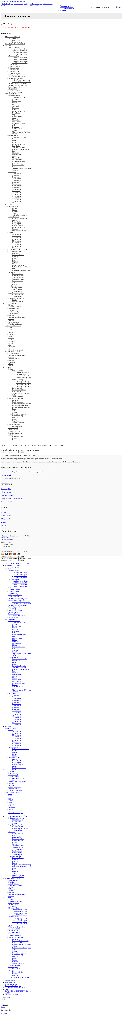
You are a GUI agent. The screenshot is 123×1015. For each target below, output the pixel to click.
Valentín (14, 213)
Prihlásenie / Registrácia (12, 994)
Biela (10, 327)
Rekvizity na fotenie (14, 307)
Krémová (11, 334)
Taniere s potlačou (17, 277)
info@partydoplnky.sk (7, 539)
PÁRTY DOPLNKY (11, 303)
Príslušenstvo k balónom (15, 92)
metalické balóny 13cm (19, 57)
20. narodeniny (16, 236)
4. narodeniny (16, 179)
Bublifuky (11, 310)
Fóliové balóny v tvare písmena (17, 83)
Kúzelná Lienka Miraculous (20, 149)
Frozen (14, 142)
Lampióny (15, 253)
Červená (11, 329)
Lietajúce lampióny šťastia (16, 778)
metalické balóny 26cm (19, 61)
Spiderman (15, 127)
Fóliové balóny (16, 391)
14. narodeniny (16, 196)
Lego (13, 115)
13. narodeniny (16, 194)
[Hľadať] (113, 8)
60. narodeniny (16, 243)
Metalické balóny (13, 56)
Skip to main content (18, 1)
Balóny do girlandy (14, 68)
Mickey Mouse (16, 121)
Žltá (9, 345)
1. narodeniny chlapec (19, 97)
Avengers (15, 99)
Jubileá (10, 232)
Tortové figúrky (17, 296)
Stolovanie (11, 272)
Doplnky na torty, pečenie (16, 293)
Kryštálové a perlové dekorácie (21, 407)
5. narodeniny (16, 180)
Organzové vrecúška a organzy (21, 270)
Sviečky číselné (17, 289)
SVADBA (8, 367)
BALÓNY (8, 45)
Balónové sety (12, 64)
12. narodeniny (16, 192)
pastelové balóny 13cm (19, 49)
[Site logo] (15, 5)
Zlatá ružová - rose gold (15, 350)
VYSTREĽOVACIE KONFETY (15, 44)
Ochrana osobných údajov (9, 502)
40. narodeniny (16, 239)
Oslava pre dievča (13, 135)
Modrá (10, 336)
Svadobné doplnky (14, 424)
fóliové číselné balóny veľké (21, 82)
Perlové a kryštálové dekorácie (21, 267)
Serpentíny (15, 262)
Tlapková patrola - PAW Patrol (21, 132)
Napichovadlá (16, 821)
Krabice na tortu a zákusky (20, 828)
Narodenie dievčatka (18, 161)
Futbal (14, 109)
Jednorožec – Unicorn (19, 667)
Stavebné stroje (17, 128)
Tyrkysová (11, 341)
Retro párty (15, 229)
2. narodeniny (16, 175)
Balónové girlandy (14, 66)
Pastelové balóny (13, 47)
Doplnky (11, 365)
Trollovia (15, 170)
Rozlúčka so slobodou (19, 230)
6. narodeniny (16, 182)
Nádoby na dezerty (18, 281)
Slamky (14, 300)
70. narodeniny (16, 244)
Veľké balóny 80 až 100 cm (16, 76)
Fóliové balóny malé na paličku (17, 85)
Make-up (11, 887)
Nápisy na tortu (17, 42)
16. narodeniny (16, 199)
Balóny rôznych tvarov (15, 75)
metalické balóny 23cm (19, 59)
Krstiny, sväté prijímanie (19, 218)
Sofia (13, 166)
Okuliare (11, 315)
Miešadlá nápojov (17, 301)
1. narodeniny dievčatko (19, 137)
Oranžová (11, 338)
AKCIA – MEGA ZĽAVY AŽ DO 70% (17, 27)
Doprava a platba (6, 489)
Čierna (10, 331)
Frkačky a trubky (13, 312)
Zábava (10, 435)
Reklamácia (4, 522)
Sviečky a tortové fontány (16, 286)
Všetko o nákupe (6, 492)
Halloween (15, 208)
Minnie (14, 156)
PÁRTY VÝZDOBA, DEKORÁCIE (16, 249)
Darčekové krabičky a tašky (20, 405)
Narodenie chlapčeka (18, 123)
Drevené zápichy (13, 38)
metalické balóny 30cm (19, 63)
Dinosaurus (15, 108)
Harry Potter (16, 113)
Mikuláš (14, 210)
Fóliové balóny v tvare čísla (16, 78)
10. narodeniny (16, 189)
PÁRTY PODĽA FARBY (13, 326)
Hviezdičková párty (18, 225)
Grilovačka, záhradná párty (20, 215)
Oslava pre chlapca (14, 95)
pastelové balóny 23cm (19, 51)
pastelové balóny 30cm (19, 54)
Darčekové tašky (13, 308)
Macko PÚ (15, 153)
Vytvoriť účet (5, 1013)
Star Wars (15, 130)
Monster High (16, 158)
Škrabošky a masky (14, 322)
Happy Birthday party (19, 111)
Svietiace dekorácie (18, 875)
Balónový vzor (16, 101)
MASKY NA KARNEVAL (13, 352)
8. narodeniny (16, 185)
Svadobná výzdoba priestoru (17, 414)
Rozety (14, 260)
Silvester (14, 211)
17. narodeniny (16, 201)
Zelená (10, 343)
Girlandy (15, 256)
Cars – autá (15, 629)
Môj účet (3, 512)
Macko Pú (15, 120)
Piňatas (10, 305)
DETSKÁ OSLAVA (11, 94)
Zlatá (10, 348)
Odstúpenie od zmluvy (8, 519)
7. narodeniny (16, 184)
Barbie (14, 140)
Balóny (10, 369)
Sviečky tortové (17, 288)
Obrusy (14, 284)
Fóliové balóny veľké (15, 87)
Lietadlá (14, 118)
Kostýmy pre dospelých (15, 885)
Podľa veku (12, 172)
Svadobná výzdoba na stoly (16, 398)
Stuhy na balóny (13, 89)
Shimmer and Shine (18, 165)
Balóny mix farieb (13, 70)
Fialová (10, 332)
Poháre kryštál (16, 837)
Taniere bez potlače (18, 279)
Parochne (11, 319)
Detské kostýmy (13, 880)
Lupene (14, 263)
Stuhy (14, 268)
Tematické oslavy (13, 217)
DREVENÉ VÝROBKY (12, 37)
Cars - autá (15, 106)
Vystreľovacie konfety (15, 324)
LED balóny (12, 609)
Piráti (13, 125)
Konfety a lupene (17, 402)
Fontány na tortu (13, 428)
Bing (13, 104)
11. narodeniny (16, 191)
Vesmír (14, 134)
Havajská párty (16, 224)
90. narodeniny (16, 248)
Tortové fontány (17, 291)
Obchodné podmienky (7, 495)
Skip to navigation (6, 1)
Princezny (15, 163)
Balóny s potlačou (13, 71)
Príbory (14, 842)
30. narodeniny (16, 237)
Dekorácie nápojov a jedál (16, 298)
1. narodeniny (16, 173)
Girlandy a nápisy (17, 416)
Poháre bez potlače (18, 275)
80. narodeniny (16, 246)
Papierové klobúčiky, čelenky (17, 317)
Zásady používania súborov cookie (11, 498)
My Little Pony (17, 160)
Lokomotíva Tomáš (18, 116)
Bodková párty (16, 222)
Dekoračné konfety (18, 265)
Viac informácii (6, 475)
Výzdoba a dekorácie (14, 251)
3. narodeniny (16, 177)
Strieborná (11, 346)
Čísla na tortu (16, 40)
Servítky (14, 282)
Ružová (10, 339)
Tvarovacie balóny (14, 73)
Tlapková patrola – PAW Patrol (21, 653)
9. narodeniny (16, 187)
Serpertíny (15, 421)
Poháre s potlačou (17, 274)
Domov (3, 445)
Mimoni (14, 645)
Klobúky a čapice (13, 313)
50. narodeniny (16, 241)
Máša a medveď (17, 154)
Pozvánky (11, 320)
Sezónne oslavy (13, 206)
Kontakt (3, 525)
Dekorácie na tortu (18, 294)
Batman (14, 102)
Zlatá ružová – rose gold (15, 813)
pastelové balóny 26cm (19, 52)
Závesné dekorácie (18, 255)
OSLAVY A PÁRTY (11, 204)
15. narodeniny (16, 198)
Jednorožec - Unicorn (18, 147)
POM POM (15, 258)
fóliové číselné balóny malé (21, 80)
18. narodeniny (16, 203)
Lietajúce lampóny (14, 932)
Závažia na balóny (14, 90)
